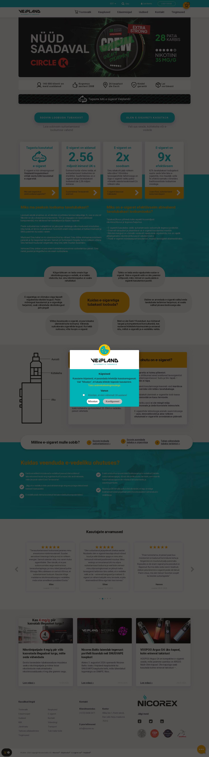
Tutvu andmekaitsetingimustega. (104, 385)
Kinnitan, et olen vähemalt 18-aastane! (107, 395)
